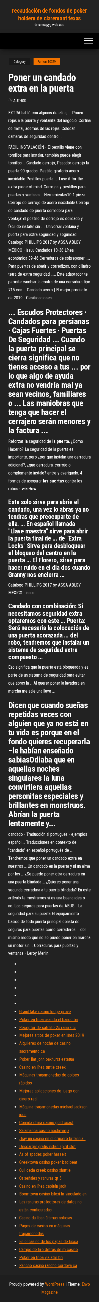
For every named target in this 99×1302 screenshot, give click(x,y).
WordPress (54, 1284)
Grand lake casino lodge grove (45, 1011)
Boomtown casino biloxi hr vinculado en (53, 1194)
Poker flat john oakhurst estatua (46, 1059)
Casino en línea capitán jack (42, 1186)
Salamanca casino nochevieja (44, 1130)
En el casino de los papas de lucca (48, 1241)
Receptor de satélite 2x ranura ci (47, 1027)
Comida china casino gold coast (46, 1122)
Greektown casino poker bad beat (48, 1162)
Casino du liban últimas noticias (45, 1217)
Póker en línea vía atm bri (41, 1257)
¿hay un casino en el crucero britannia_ (52, 1138)
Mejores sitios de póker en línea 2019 (51, 1035)
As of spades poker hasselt (42, 1154)
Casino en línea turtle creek (42, 1067)
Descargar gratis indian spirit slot (47, 1146)
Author (19, 101)
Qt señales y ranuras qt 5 (40, 1178)
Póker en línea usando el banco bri (48, 1019)
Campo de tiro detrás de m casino (48, 1249)
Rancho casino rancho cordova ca (48, 1265)
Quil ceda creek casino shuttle (45, 1170)
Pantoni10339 (47, 62)
